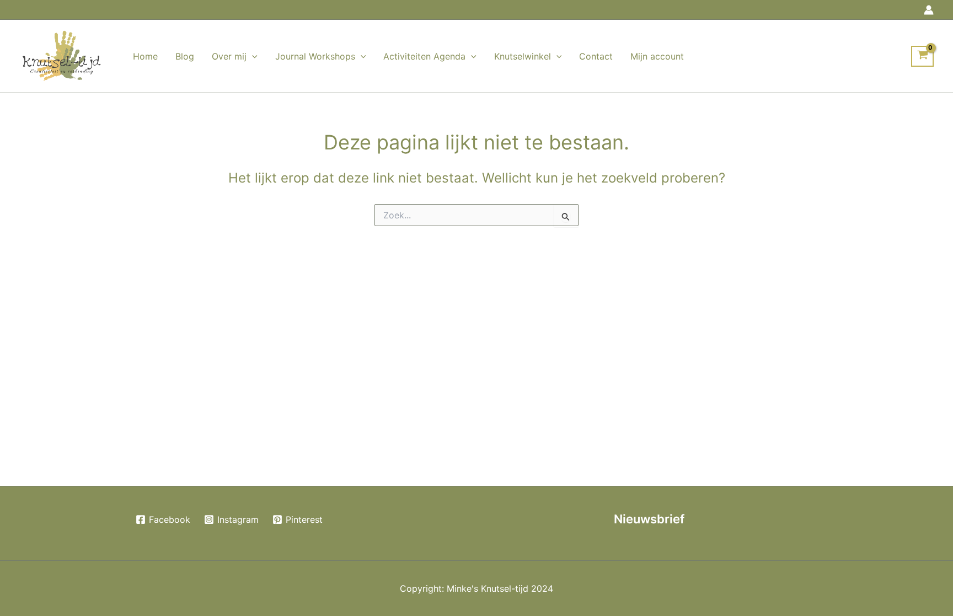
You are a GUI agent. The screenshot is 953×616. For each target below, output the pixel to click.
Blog (184, 56)
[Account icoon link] (929, 10)
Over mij (229, 56)
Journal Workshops (315, 56)
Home (145, 56)
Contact (596, 56)
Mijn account (657, 56)
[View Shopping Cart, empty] (922, 56)
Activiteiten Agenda (424, 56)
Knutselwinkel (522, 56)
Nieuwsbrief (649, 519)
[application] (252, 56)
